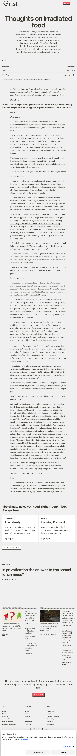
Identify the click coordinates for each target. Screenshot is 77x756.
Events (49, 713)
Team (26, 713)
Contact (27, 716)
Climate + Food (70, 70)
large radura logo (44, 419)
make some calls (56, 469)
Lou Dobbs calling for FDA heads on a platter (39, 340)
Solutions (5, 716)
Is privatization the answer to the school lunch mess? (36, 572)
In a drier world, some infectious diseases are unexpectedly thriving (68, 655)
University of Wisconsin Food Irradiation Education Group (35, 223)
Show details (67, 746)
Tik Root (27, 636)
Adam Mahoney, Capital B (48, 634)
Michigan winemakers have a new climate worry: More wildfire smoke (31, 615)
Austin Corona (66, 645)
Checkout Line (18, 89)
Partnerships (28, 721)
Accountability (7, 719)
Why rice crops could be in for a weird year (30, 631)
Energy (4, 711)
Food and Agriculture (19, 580)
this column (24, 492)
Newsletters (50, 711)
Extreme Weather (7, 721)
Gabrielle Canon (67, 625)
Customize (37, 752)
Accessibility (51, 724)
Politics (4, 713)
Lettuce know (26, 95)
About (27, 711)
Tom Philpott (6, 580)
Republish (50, 721)
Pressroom (28, 724)
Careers (27, 719)
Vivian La (27, 623)
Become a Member (53, 716)
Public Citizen (44, 372)
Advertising (50, 719)
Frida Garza (9, 635)
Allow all (63, 752)
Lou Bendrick (6, 61)
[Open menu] (73, 3)
